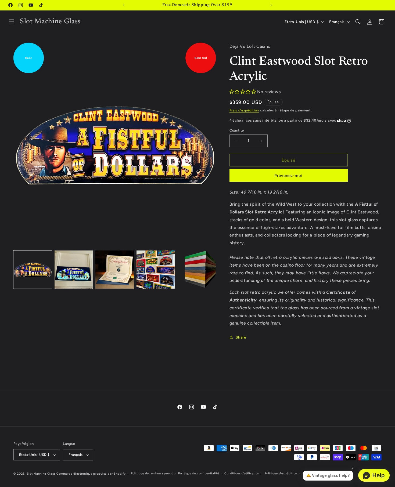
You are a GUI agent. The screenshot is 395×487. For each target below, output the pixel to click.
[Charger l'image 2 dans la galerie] (74, 269)
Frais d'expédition (244, 110)
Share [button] (241, 337)
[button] (11, 22)
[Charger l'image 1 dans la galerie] (32, 269)
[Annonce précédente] (124, 5)
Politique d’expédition (281, 473)
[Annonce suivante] (271, 5)
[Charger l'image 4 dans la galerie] (156, 269)
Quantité (236, 130)
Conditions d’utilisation (241, 473)
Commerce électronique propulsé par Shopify (90, 473)
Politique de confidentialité (198, 473)
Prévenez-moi (288, 175)
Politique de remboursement (152, 473)
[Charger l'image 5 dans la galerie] (197, 269)
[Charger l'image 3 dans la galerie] (114, 269)
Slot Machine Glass (41, 473)
